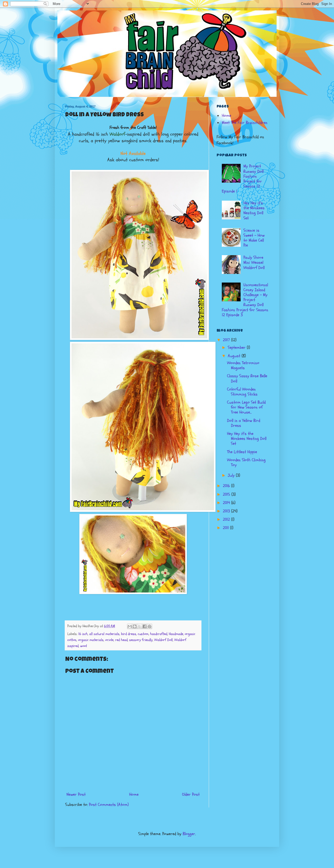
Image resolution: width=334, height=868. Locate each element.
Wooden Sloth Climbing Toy (246, 462)
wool (83, 645)
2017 (227, 340)
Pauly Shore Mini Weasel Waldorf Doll (254, 262)
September (237, 347)
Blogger (189, 834)
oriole (109, 639)
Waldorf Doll (163, 639)
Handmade (176, 633)
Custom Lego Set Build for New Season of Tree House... (246, 407)
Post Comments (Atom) (109, 804)
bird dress (128, 633)
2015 (227, 494)
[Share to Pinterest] (149, 626)
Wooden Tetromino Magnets (243, 365)
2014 (227, 503)
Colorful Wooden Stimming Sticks (242, 391)
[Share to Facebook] (144, 626)
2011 (226, 528)
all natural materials (104, 633)
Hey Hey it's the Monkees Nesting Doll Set (254, 210)
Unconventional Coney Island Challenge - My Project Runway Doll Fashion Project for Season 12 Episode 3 (245, 300)
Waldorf (117, 134)
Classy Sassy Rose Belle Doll (247, 378)
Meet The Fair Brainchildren (244, 122)
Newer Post (76, 794)
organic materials (91, 639)
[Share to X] (139, 626)
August (235, 356)
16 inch (83, 633)
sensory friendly (141, 639)
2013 (227, 511)
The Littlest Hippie (242, 452)
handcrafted (158, 633)
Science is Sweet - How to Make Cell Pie (254, 238)
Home (134, 794)
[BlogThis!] (134, 626)
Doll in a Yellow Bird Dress (243, 423)
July (232, 475)
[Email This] (129, 626)
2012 (227, 519)
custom (143, 633)
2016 (227, 486)
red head (121, 639)
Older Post (191, 794)
